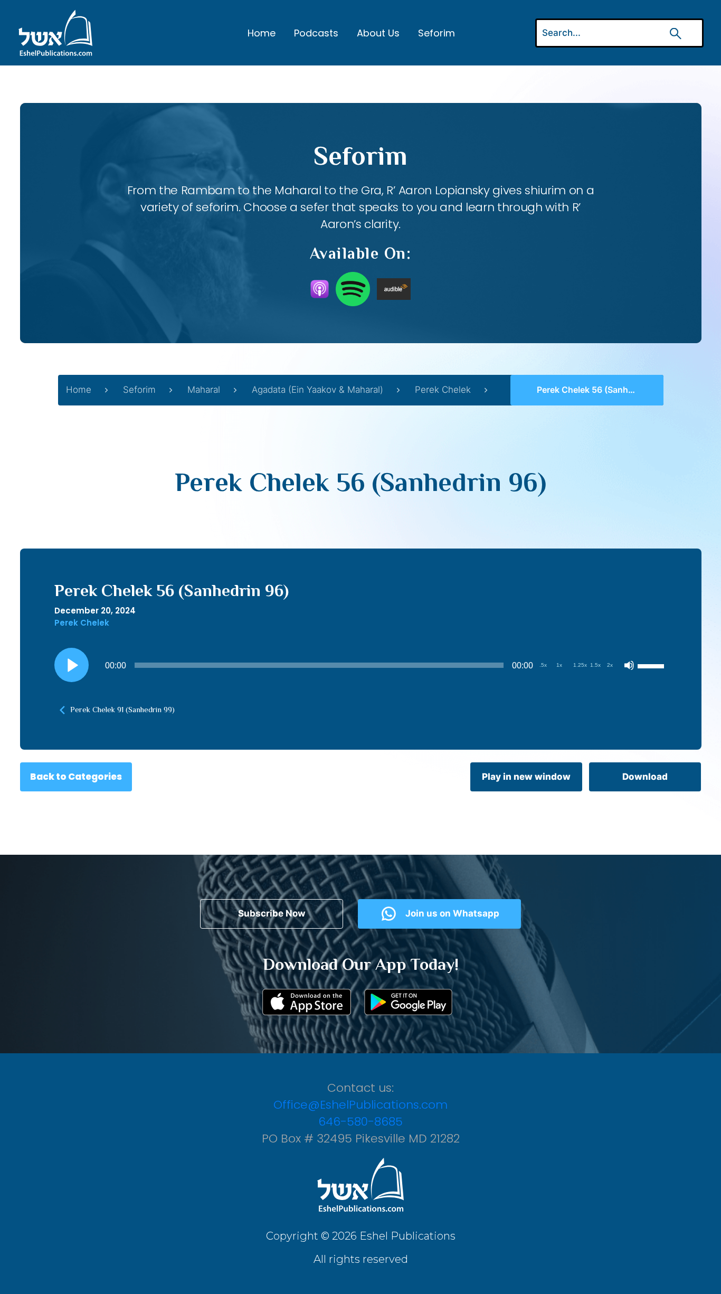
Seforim (436, 33)
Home (262, 33)
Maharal (203, 389)
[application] (360, 665)
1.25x (580, 665)
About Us (378, 33)
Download (645, 776)
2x (610, 665)
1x (559, 665)
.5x (543, 665)
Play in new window (526, 776)
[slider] (652, 665)
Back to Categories (76, 776)
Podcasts (316, 33)
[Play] (71, 665)
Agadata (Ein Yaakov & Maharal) (317, 389)
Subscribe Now (271, 913)
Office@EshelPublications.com (360, 1105)
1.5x (595, 665)
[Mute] (629, 665)
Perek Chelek (443, 389)
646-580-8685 (360, 1121)
